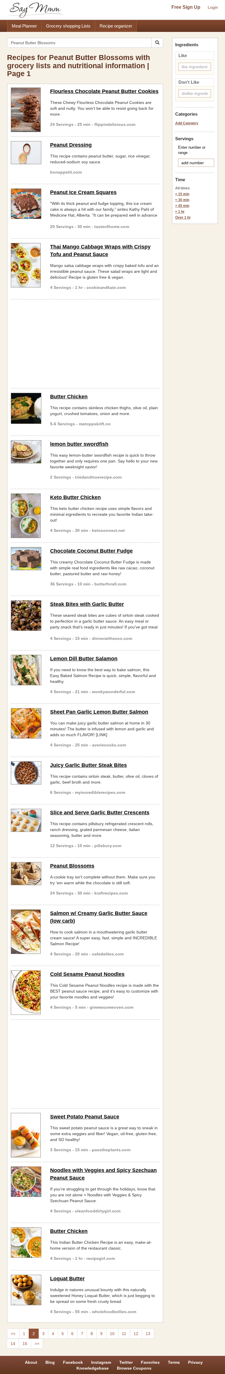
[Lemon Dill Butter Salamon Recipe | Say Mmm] (26, 670)
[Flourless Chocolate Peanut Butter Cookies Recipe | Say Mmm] (26, 110)
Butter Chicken (69, 397)
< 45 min (182, 206)
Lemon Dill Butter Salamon (83, 659)
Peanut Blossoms (72, 866)
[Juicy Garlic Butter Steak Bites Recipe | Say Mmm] (26, 772)
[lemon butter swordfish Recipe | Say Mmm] (26, 451)
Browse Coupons (134, 1368)
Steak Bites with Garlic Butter (87, 604)
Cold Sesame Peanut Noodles (87, 974)
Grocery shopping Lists (68, 25)
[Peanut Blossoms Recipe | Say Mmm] (26, 873)
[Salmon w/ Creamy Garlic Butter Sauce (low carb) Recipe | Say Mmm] (26, 931)
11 (124, 1333)
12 (136, 1333)
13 (148, 1333)
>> (37, 1343)
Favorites (150, 1362)
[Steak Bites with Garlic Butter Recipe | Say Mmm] (26, 615)
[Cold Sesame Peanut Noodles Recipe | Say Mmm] (26, 992)
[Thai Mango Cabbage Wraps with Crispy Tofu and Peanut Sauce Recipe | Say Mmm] (26, 265)
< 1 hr (180, 212)
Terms (174, 1362)
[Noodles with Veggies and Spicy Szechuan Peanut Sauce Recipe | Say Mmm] (26, 1181)
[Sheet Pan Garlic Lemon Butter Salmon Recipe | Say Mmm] (26, 723)
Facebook (73, 1362)
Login (213, 7)
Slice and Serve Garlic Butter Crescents (99, 813)
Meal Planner (24, 25)
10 (112, 1333)
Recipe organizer (116, 25)
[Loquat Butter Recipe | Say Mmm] (26, 1290)
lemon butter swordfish (79, 444)
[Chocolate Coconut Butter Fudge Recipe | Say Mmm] (26, 558)
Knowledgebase (92, 1368)
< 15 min (182, 194)
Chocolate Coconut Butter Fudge (91, 551)
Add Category (186, 123)
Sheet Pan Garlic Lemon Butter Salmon (99, 712)
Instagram (101, 1362)
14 (13, 1343)
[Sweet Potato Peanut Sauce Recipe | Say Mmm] (26, 1135)
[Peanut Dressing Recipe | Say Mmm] (26, 152)
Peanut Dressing (71, 145)
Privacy (195, 1362)
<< (13, 1333)
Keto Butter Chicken (75, 497)
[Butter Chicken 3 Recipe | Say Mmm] (26, 1242)
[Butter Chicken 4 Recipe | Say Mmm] (26, 408)
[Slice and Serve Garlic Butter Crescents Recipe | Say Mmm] (26, 820)
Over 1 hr (183, 217)
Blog (50, 1362)
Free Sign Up (185, 7)
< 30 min (182, 200)
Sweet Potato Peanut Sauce (84, 1117)
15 (25, 1343)
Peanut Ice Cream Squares (83, 192)
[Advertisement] (85, 343)
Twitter (126, 1362)
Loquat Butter (67, 1279)
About (31, 1362)
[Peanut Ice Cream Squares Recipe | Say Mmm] (26, 204)
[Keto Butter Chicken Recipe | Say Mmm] (26, 516)
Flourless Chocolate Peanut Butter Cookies (104, 91)
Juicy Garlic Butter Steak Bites (88, 765)
